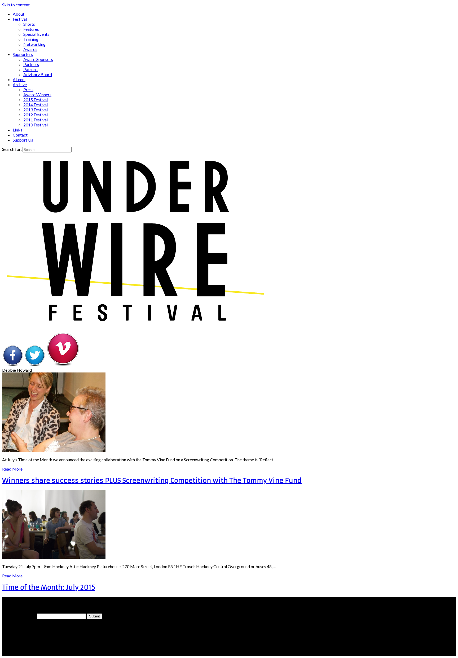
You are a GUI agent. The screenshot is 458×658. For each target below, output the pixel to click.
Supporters (23, 54)
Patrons (30, 69)
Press (28, 89)
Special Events (36, 34)
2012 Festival (35, 114)
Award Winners (37, 94)
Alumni (19, 79)
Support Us (23, 139)
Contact (20, 134)
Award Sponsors (38, 59)
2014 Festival (35, 104)
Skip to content (16, 4)
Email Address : (19, 615)
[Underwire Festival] (134, 321)
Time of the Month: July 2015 (48, 587)
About (18, 13)
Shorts (29, 24)
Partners (31, 64)
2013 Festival (35, 109)
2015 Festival (35, 99)
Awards (30, 49)
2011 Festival (35, 119)
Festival (20, 18)
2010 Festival (35, 124)
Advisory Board (37, 74)
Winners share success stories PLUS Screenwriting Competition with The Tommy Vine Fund (152, 481)
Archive (20, 84)
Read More (12, 468)
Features (31, 29)
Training (30, 39)
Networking (34, 44)
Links (17, 129)
